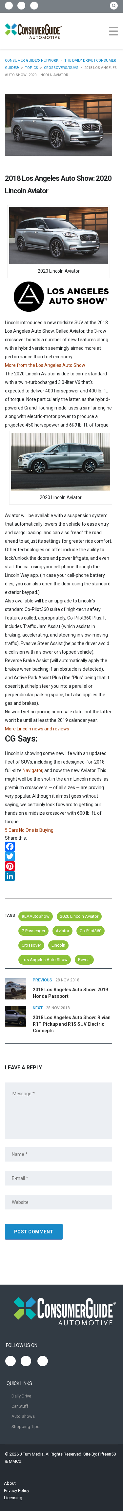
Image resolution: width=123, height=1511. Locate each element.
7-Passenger (33, 930)
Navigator (32, 770)
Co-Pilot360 (90, 930)
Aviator (62, 930)
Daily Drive (21, 1396)
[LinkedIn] (58, 876)
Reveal (84, 959)
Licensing (13, 1497)
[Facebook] (58, 846)
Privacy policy (16, 1490)
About (10, 1483)
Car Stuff (19, 1406)
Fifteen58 (107, 1454)
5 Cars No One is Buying (29, 830)
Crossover (31, 945)
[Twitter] (58, 856)
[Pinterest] (58, 866)
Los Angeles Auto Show (45, 959)
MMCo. (15, 1461)
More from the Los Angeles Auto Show (45, 365)
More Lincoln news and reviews (37, 728)
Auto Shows (23, 1416)
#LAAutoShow (36, 916)
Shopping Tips (25, 1426)
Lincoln (58, 945)
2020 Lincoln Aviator (79, 916)
